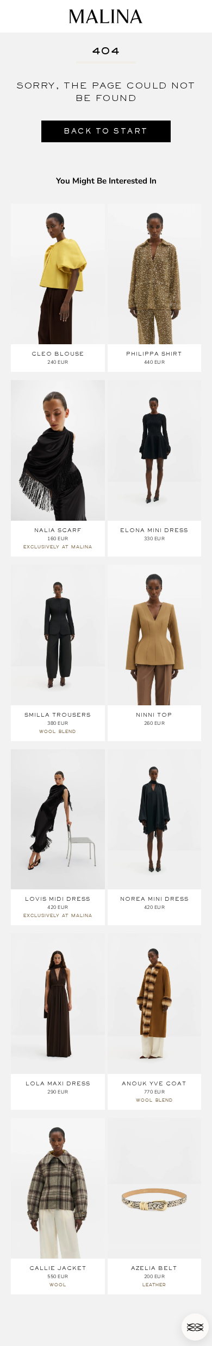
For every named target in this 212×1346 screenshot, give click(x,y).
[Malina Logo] (105, 16)
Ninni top (154, 715)
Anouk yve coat (154, 1083)
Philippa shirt (154, 354)
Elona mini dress (154, 530)
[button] (195, 1327)
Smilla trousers (57, 715)
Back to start (106, 131)
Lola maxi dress (58, 1083)
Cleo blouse (58, 354)
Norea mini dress (154, 899)
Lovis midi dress (57, 899)
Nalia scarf (58, 530)
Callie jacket (57, 1268)
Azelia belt (154, 1268)
